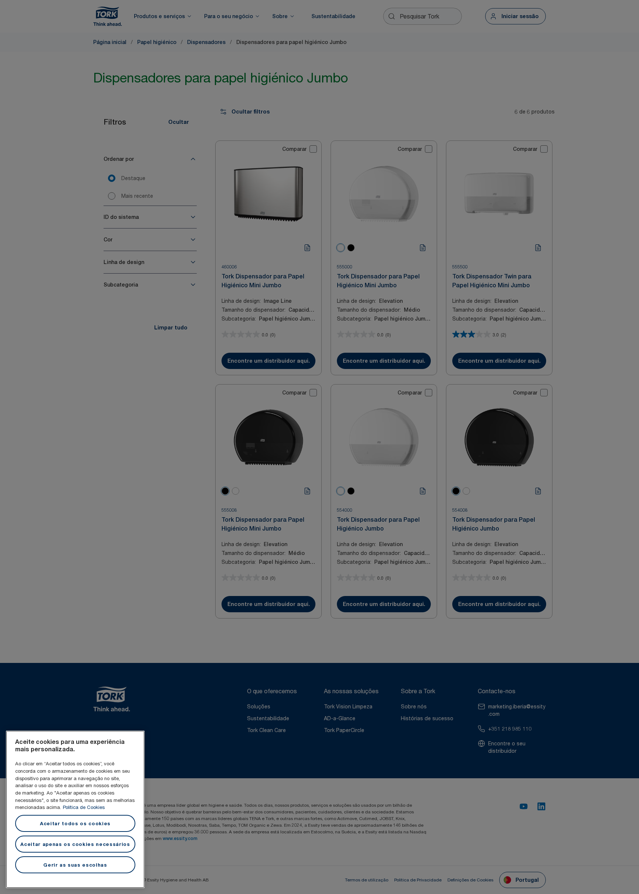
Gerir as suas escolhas (75, 865)
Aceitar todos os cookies (75, 823)
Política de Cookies (84, 807)
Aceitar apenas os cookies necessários (75, 844)
